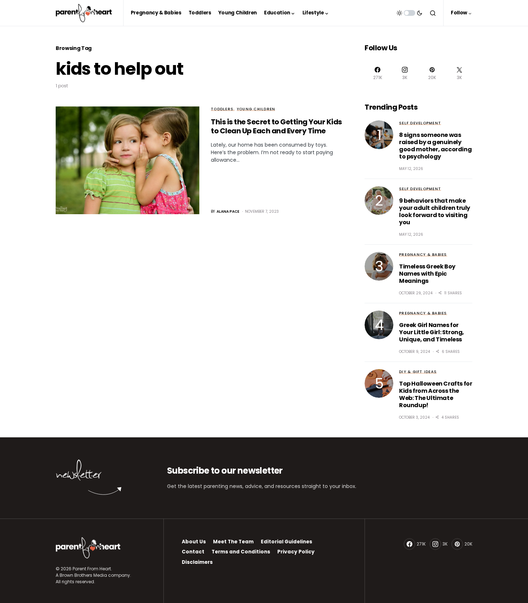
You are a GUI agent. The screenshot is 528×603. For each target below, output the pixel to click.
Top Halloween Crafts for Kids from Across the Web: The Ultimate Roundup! (435, 394)
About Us (194, 541)
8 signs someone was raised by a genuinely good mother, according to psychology (435, 146)
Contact (193, 551)
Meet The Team (233, 541)
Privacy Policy (296, 551)
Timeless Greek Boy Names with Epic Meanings (427, 273)
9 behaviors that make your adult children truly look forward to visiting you (434, 211)
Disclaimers (197, 562)
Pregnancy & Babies (423, 254)
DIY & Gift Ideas (418, 371)
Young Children (256, 109)
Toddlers (222, 109)
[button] (409, 13)
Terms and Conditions (241, 551)
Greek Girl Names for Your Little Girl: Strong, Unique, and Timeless (431, 332)
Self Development (420, 123)
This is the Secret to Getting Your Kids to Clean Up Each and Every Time (276, 126)
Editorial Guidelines (286, 541)
